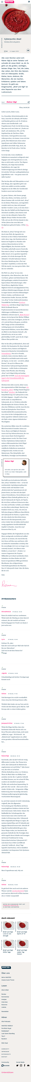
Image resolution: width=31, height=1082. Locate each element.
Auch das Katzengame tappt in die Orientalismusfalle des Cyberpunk (15, 378)
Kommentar (5, 997)
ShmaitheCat (6, 611)
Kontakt (4, 1056)
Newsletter (1, 43)
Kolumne (4, 1004)
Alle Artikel (5, 990)
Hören (4, 1017)
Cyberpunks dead (12, 39)
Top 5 (3, 1036)
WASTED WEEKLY (7, 1025)
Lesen (4, 986)
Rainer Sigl (12, 102)
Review (3, 994)
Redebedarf (5, 1031)
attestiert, (12, 392)
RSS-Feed (4, 1043)
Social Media (20, 1062)
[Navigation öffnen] (2, 2)
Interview (4, 1002)
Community (5, 1049)
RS (28, 50)
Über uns (5, 973)
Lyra (3, 639)
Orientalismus (6, 353)
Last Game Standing (8, 1033)
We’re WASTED (6, 977)
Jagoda (4, 673)
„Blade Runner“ (24, 315)
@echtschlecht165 (18, 891)
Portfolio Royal (6, 1028)
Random (4, 1039)
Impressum (5, 1051)
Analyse (3, 999)
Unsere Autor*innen (7, 980)
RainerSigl (5, 756)
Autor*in (1, 463)
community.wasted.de (10, 905)
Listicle (3, 1007)
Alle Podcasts (5, 1021)
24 (6, 51)
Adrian (3, 693)
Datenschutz (6, 1054)
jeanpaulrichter (7, 723)
